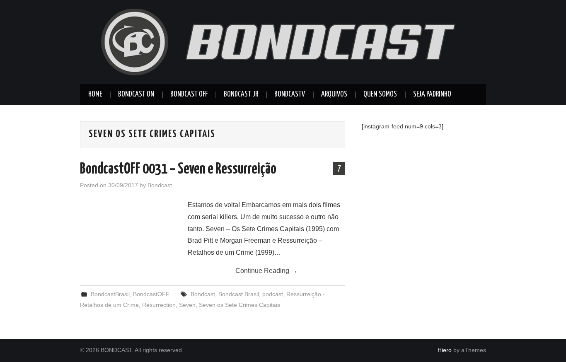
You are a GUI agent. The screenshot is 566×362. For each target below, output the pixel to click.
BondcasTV (289, 94)
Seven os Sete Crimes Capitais (239, 305)
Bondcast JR (241, 94)
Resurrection (159, 305)
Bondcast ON (136, 94)
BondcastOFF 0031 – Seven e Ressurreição (178, 169)
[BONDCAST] (283, 41)
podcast (272, 294)
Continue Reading (266, 270)
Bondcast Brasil (238, 294)
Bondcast (160, 185)
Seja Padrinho (432, 94)
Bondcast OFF (189, 94)
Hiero (445, 350)
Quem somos (380, 94)
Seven (187, 305)
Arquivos (334, 94)
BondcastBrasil (110, 294)
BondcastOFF (151, 294)
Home (95, 94)
